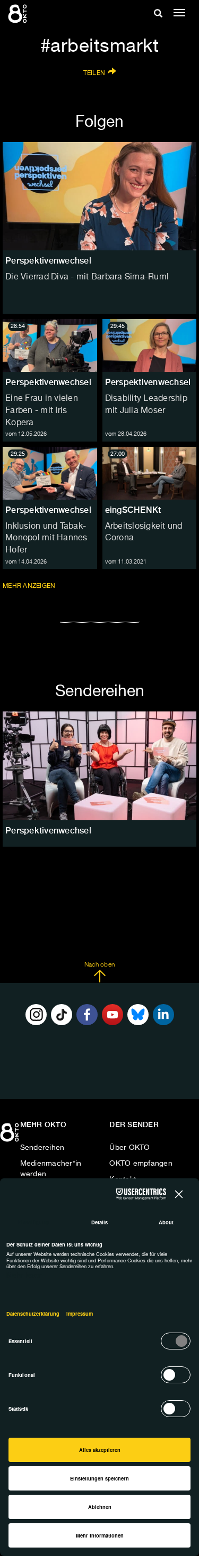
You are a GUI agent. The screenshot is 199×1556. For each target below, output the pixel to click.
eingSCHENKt (133, 510)
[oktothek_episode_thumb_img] (50, 345)
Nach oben (99, 965)
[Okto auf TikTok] (61, 1014)
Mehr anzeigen (30, 586)
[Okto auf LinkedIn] (163, 1014)
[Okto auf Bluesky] (138, 1014)
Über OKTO (129, 1147)
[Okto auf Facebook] (87, 1014)
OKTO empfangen (140, 1163)
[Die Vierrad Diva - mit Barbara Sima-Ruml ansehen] (99, 196)
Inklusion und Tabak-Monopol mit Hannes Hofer (46, 538)
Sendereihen (42, 1147)
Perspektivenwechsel (48, 382)
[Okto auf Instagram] (36, 1014)
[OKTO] (18, 13)
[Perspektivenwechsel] (99, 765)
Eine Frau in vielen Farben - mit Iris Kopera (41, 411)
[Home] (10, 1136)
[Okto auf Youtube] (112, 1014)
